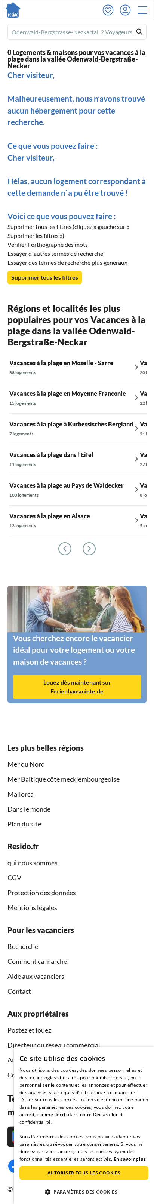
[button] (145, 10)
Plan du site (24, 824)
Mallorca (20, 794)
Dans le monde (28, 809)
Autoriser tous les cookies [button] (83, 1173)
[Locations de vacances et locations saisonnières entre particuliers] (12, 10)
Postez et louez (29, 1030)
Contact (19, 991)
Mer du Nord (26, 764)
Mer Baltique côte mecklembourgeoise (63, 779)
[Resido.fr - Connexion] (127, 10)
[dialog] (84, 1125)
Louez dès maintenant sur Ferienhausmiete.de (77, 687)
